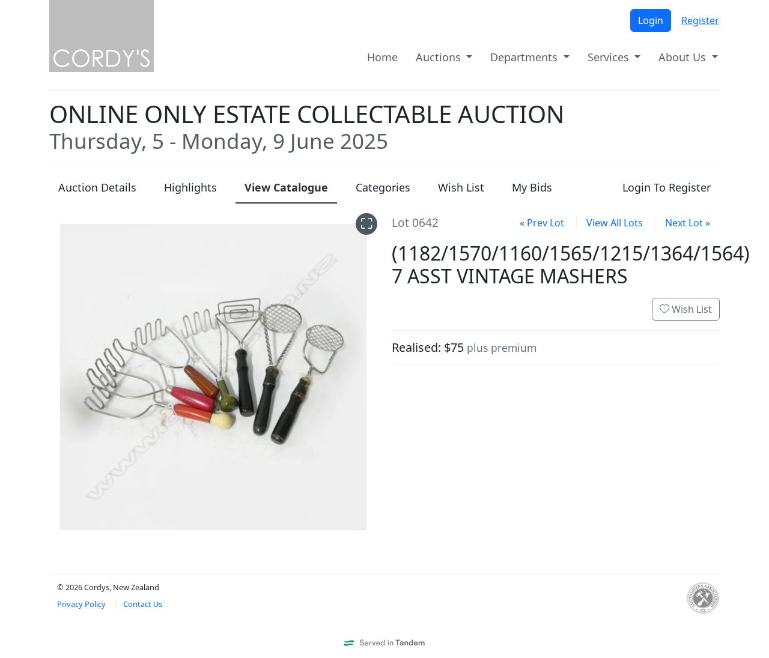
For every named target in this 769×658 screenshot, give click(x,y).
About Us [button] (683, 57)
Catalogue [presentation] (286, 187)
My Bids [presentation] (532, 187)
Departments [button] (525, 57)
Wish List (690, 309)
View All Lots (614, 222)
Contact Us (142, 604)
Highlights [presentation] (190, 187)
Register (700, 20)
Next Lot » (687, 222)
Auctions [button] (440, 57)
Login (650, 20)
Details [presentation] (97, 187)
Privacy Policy (81, 604)
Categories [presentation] (383, 187)
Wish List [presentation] (461, 187)
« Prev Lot (542, 222)
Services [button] (610, 57)
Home (382, 57)
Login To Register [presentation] (666, 187)
